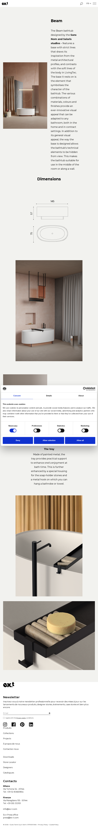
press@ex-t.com (11, 818)
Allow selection (49, 440)
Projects (7, 738)
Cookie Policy (54, 825)
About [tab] (81, 396)
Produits (7, 728)
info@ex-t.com (10, 809)
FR (87, 3)
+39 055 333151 (14, 803)
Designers (8, 767)
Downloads (8, 757)
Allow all (80, 440)
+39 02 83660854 (15, 792)
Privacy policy (21, 718)
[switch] (37, 430)
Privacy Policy (43, 825)
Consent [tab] (17, 396)
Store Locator (9, 762)
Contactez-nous (11, 749)
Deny (18, 440)
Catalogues (8, 773)
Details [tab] (49, 396)
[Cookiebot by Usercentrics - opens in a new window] (84, 389)
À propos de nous (11, 744)
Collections (8, 733)
